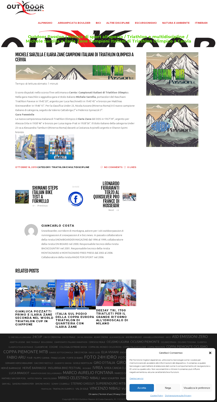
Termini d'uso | (106, 394)
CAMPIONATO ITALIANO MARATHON (70, 342)
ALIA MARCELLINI (116, 337)
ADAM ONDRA (101, 337)
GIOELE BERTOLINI (82, 363)
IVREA (98, 367)
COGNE (53, 346)
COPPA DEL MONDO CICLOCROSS (104, 347)
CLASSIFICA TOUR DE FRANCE (20, 347)
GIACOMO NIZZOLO (43, 363)
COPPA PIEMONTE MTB (25, 351)
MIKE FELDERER (50, 378)
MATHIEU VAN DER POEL (14, 378)
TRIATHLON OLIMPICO (63, 389)
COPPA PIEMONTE (156, 347)
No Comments (113, 167)
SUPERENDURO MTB (111, 383)
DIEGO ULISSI (94, 352)
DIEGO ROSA (80, 352)
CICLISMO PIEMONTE (145, 341)
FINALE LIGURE (58, 358)
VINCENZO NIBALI (105, 388)
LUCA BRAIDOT (19, 373)
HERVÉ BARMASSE (34, 367)
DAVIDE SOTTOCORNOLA (61, 352)
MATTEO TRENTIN (34, 378)
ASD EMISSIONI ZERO (190, 336)
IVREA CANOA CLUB (116, 367)
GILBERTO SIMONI (63, 363)
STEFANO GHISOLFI (83, 383)
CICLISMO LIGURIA (118, 341)
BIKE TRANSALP (33, 342)
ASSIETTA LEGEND (17, 342)
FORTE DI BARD (75, 357)
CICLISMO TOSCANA (187, 342)
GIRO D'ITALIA (104, 363)
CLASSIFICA (202, 342)
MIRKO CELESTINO (73, 378)
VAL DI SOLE (81, 388)
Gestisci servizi (136, 378)
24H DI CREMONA (52, 337)
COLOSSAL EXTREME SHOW (73, 347)
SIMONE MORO (42, 384)
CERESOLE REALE (97, 342)
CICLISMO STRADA (168, 342)
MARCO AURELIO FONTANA (88, 372)
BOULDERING (47, 342)
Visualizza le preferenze (197, 387)
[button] (210, 353)
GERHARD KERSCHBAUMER (19, 363)
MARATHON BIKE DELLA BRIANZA (46, 373)
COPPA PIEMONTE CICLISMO (187, 346)
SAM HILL (6, 384)
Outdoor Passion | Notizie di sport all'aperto (75, 37)
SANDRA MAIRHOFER (23, 384)
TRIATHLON (46, 389)
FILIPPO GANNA (42, 358)
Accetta (141, 387)
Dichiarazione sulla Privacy (178, 395)
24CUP (37, 337)
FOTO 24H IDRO (100, 357)
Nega (168, 387)
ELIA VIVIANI (110, 352)
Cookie (125, 394)
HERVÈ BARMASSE (11, 368)
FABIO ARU (16, 357)
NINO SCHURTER (110, 378)
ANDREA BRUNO (134, 337)
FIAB (29, 357)
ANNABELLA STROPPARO (153, 337)
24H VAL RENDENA (85, 337)
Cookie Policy (156, 395)
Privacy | (117, 394)
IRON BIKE (87, 368)
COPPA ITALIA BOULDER (134, 347)
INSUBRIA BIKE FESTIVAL (64, 367)
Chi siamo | (93, 394)
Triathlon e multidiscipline (156, 37)
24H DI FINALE (68, 337)
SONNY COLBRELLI (60, 384)
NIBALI (95, 378)
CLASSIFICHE (41, 347)
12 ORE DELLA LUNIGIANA (19, 337)
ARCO (168, 337)
